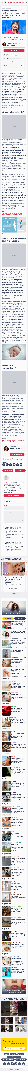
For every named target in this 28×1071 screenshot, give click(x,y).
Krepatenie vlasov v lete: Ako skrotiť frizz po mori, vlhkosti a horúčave (18, 632)
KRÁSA (13, 756)
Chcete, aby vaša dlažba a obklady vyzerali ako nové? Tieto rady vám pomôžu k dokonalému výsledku (18, 861)
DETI (12, 831)
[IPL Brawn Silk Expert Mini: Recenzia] (21, 1028)
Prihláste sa (7, 482)
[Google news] (19, 1063)
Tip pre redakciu (20, 1059)
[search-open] (5, 2)
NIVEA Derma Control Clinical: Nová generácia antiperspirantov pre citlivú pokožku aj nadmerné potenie (18, 822)
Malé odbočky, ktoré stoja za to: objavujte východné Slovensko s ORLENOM (17, 810)
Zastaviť (14, 61)
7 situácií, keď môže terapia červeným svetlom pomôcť (16, 710)
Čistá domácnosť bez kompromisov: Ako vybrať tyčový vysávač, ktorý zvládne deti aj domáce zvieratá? (17, 961)
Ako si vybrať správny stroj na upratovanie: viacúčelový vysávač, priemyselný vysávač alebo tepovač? (17, 872)
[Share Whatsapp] (7, 464)
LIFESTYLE (8, 8)
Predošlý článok (8, 470)
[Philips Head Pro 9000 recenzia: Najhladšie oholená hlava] (21, 1020)
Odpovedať (8, 537)
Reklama (20, 1054)
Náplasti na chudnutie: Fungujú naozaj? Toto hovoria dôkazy (17, 661)
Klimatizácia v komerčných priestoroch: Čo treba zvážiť (18, 897)
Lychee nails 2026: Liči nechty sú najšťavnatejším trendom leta (17, 671)
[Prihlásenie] (2, 2)
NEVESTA (13, 681)
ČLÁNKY (13, 781)
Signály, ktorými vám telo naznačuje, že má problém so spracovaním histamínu (18, 721)
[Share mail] (21, 464)
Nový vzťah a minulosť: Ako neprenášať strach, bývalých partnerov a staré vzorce (18, 735)
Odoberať (22, 1048)
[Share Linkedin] (17, 464)
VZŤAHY (13, 731)
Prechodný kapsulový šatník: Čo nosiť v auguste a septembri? (17, 651)
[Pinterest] (15, 1063)
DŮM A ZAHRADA (16, 767)
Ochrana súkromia (8, 1059)
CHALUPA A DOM (16, 906)
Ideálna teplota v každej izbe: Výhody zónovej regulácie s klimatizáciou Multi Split (18, 922)
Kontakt (13, 1054)
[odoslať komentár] (22, 521)
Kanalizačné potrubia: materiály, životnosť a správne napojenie (17, 910)
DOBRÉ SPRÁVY (15, 806)
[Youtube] (8, 1063)
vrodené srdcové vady (14, 418)
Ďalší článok (20, 470)
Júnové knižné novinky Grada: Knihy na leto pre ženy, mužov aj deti (18, 971)
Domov (3, 8)
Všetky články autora (17, 454)
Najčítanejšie (8, 618)
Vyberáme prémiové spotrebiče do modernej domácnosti (18, 935)
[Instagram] (4, 1063)
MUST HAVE (14, 692)
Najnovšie (20, 618)
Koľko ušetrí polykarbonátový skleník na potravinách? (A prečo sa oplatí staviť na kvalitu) (18, 847)
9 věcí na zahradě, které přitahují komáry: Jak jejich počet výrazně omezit (18, 772)
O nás (6, 1054)
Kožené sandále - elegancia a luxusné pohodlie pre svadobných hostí (18, 696)
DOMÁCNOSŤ (15, 856)
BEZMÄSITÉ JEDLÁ (16, 943)
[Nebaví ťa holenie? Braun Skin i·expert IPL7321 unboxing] (7, 1028)
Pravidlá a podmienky (14, 1057)
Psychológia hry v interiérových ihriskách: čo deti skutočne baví (18, 835)
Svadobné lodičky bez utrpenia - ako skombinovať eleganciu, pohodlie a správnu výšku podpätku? (18, 686)
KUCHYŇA (14, 931)
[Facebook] (12, 1063)
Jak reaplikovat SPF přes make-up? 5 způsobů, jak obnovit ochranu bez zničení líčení (18, 760)
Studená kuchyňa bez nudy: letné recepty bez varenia (17, 946)
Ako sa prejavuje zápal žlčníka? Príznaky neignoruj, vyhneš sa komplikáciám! (13, 213)
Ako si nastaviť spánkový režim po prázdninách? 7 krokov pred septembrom (18, 746)
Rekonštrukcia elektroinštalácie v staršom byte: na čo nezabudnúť (16, 887)
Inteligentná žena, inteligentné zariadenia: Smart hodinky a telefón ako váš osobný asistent (18, 797)
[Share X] (10, 464)
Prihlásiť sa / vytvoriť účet (14, 495)
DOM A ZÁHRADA (16, 842)
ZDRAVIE (13, 706)
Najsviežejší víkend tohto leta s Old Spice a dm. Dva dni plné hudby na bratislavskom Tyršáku (18, 624)
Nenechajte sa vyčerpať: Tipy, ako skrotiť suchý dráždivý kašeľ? (18, 785)
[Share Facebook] (3, 464)
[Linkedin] (23, 1063)
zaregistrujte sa (14, 489)
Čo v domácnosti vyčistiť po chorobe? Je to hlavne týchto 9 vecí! (13, 441)
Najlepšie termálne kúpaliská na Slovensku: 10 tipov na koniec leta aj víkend (18, 643)
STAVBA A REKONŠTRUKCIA (16, 882)
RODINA (13, 742)
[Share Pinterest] (14, 464)
